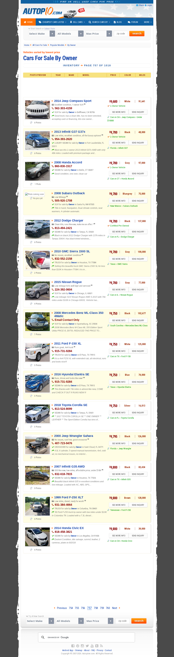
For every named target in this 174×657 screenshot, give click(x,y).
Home (30, 22)
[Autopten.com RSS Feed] (101, 646)
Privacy (100, 650)
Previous (61, 608)
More (146, 22)
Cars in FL (114, 236)
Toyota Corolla (127, 418)
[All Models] (70, 33)
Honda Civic (126, 541)
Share (141, 5)
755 (77, 608)
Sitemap (78, 650)
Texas (112, 264)
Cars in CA (114, 117)
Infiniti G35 (125, 479)
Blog (119, 22)
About (87, 650)
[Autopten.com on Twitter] (87, 646)
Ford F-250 (126, 510)
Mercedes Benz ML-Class (136, 325)
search (136, 33)
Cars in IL (114, 295)
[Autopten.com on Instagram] (82, 646)
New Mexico (115, 206)
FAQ (93, 650)
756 (83, 608)
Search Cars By (100, 22)
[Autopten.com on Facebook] (72, 646)
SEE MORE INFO (118, 112)
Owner (71, 112)
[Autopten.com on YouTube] (92, 646)
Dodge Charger (127, 236)
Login (149, 5)
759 (102, 608)
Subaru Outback (130, 206)
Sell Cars (78, 22)
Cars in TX (114, 356)
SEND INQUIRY (138, 112)
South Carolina (116, 325)
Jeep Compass (128, 117)
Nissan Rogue (126, 295)
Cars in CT (114, 178)
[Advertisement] (87, 87)
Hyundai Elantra (124, 387)
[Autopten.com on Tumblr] (96, 646)
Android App (67, 650)
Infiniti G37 (123, 148)
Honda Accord (127, 178)
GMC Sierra (122, 264)
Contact (108, 650)
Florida (113, 148)
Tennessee (114, 510)
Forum (134, 22)
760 (108, 608)
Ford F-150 (125, 356)
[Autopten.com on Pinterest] (77, 646)
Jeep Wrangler (124, 448)
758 (96, 608)
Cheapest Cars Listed (53, 22)
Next (115, 608)
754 (71, 608)
